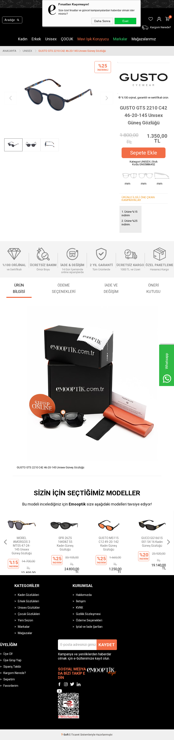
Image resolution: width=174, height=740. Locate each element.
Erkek (36, 39)
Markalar (120, 39)
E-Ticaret (74, 734)
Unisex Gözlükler (29, 607)
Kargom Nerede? (14, 673)
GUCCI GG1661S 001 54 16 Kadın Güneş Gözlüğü (108, 541)
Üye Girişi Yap (12, 660)
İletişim (81, 601)
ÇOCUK (67, 39)
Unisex (51, 39)
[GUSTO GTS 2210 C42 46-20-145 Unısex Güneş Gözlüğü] (58, 98)
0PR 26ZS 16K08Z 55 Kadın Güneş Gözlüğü (21, 543)
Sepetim (9, 679)
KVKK (79, 607)
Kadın (22, 39)
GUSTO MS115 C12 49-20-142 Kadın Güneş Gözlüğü (65, 543)
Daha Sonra (102, 21)
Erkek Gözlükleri (28, 601)
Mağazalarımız (144, 39)
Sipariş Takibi (12, 666)
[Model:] (143, 78)
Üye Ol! (8, 654)
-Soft (65, 734)
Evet (125, 21)
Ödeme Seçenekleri (89, 620)
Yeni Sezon (25, 620)
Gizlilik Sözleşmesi (88, 614)
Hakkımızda (84, 595)
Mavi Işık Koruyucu (93, 39)
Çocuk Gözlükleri (29, 614)
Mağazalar (25, 633)
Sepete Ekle (143, 153)
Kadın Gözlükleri (28, 595)
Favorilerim (10, 685)
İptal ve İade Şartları (89, 626)
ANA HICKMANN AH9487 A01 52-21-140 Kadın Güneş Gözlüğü (152, 543)
